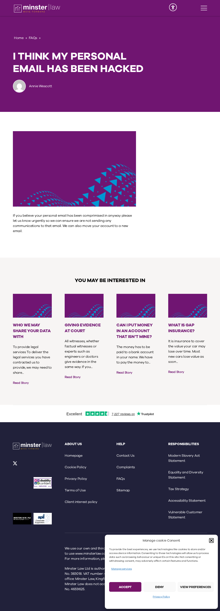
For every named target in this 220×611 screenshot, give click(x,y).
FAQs (33, 38)
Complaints (125, 467)
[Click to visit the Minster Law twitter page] (15, 464)
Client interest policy (81, 502)
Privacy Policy (161, 596)
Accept (125, 587)
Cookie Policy (75, 467)
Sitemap (123, 490)
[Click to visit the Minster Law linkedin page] (26, 464)
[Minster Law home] (37, 8)
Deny (159, 587)
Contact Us (125, 455)
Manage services (121, 568)
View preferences (195, 587)
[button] (211, 540)
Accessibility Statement (187, 500)
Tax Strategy (178, 489)
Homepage (73, 455)
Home (19, 38)
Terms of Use (75, 490)
